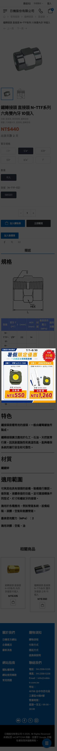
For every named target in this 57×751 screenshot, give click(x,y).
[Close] (52, 350)
